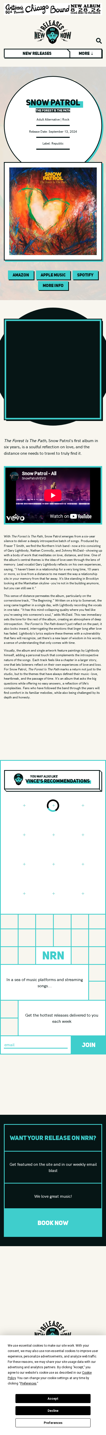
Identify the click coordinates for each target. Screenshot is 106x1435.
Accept (53, 1398)
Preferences (53, 1423)
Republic (57, 143)
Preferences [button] (28, 1383)
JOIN (88, 1045)
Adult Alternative (48, 119)
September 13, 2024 (63, 131)
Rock (65, 119)
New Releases (37, 53)
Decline (53, 1411)
